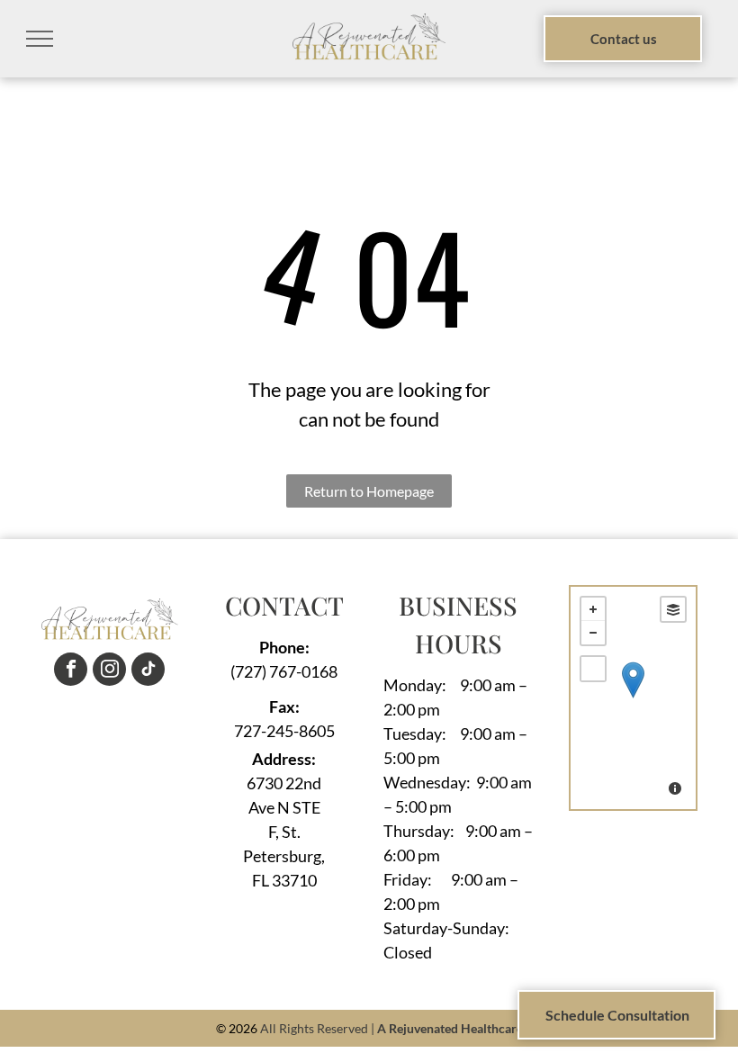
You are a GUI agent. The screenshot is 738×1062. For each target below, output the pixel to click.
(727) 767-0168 (284, 671)
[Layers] (673, 609)
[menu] (39, 38)
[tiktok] (148, 671)
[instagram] (109, 671)
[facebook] (70, 671)
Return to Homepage (369, 491)
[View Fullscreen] (593, 668)
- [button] (593, 632)
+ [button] (593, 609)
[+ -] (633, 698)
